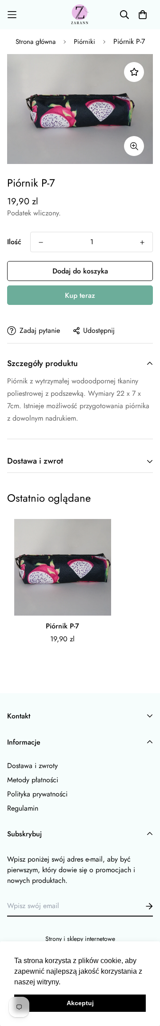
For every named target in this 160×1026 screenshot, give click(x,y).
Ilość (14, 242)
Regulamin (22, 808)
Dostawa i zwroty (32, 766)
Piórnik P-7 (62, 626)
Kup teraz (80, 295)
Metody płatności (32, 780)
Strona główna (36, 42)
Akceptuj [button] (80, 1002)
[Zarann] (80, 14)
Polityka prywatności (37, 794)
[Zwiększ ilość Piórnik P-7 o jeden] (142, 242)
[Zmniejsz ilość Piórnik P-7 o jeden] (41, 242)
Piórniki (84, 42)
